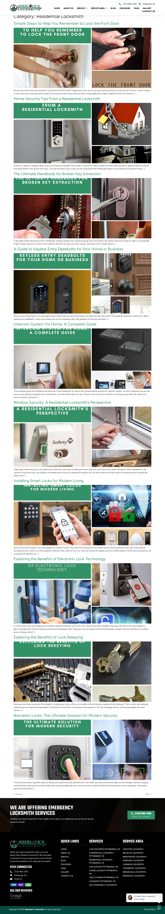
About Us (68, 8)
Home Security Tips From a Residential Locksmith (57, 98)
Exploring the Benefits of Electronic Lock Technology (60, 559)
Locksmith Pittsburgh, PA (102, 881)
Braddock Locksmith (134, 876)
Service (81, 8)
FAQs (136, 8)
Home (57, 8)
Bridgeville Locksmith (134, 872)
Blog (113, 8)
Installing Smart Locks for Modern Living (48, 480)
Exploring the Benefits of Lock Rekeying (48, 637)
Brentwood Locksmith (134, 857)
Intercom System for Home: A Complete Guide (55, 324)
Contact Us (148, 11)
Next (148, 794)
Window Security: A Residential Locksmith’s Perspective (62, 402)
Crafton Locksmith (133, 849)
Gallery (147, 8)
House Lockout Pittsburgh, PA (103, 872)
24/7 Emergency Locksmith (103, 885)
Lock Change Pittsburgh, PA (103, 877)
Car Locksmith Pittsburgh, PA (104, 849)
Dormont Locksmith (133, 860)
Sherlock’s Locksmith (34, 909)
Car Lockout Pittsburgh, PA (103, 867)
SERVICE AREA (98, 8)
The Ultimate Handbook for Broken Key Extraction (57, 174)
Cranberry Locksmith (134, 868)
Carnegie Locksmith (133, 864)
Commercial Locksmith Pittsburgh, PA (101, 854)
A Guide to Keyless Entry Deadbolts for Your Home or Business (68, 249)
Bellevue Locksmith (133, 853)
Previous (18, 794)
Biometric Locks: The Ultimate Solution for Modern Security (66, 715)
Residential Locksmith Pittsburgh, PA (100, 861)
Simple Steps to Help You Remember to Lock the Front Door (66, 23)
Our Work (125, 8)
